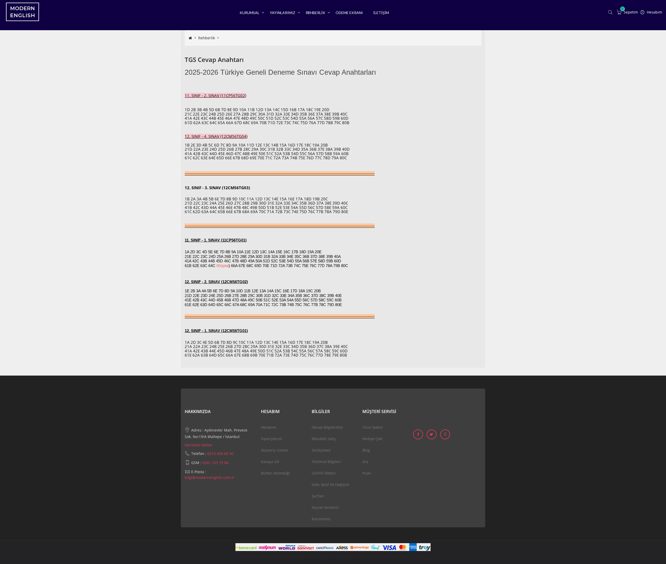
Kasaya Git (270, 461)
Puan (366, 473)
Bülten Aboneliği (275, 473)
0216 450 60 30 (220, 453)
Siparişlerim (271, 438)
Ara (365, 461)
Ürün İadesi (372, 427)
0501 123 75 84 (215, 462)
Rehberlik (206, 37)
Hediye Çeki (372, 438)
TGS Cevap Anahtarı (238, 37)
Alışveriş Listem (274, 450)
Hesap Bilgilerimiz (327, 427)
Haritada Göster (198, 444)
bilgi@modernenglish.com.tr (209, 477)
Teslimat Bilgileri (326, 461)
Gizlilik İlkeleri (324, 473)
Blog (366, 450)
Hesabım (268, 427)
